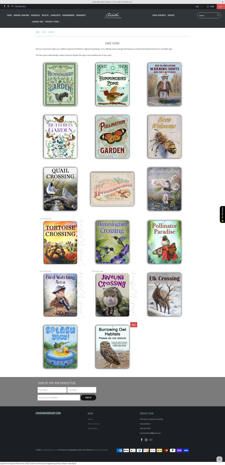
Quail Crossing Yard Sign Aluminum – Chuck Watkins (60, 188)
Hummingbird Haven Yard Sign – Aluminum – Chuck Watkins (112, 189)
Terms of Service (94, 423)
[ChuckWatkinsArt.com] (112, 17)
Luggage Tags (37, 21)
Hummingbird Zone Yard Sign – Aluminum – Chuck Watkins (112, 84)
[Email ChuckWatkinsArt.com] (12, 6)
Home (9, 15)
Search (90, 419)
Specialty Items (52, 21)
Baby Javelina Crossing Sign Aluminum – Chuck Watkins (112, 294)
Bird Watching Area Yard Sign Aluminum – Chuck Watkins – (60, 294)
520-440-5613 (20, 6)
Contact (171, 15)
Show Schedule (159, 15)
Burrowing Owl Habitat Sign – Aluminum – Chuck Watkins (112, 346)
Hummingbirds (68, 15)
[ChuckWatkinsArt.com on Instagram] (8, 6)
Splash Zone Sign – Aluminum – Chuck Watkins (60, 346)
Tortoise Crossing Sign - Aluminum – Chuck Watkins (60, 241)
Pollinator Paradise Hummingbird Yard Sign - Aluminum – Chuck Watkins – (164, 241)
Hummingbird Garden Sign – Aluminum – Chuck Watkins (60, 84)
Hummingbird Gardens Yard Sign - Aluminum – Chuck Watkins (164, 188)
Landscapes (56, 15)
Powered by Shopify (100, 449)
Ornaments (81, 15)
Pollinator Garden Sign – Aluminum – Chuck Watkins (112, 136)
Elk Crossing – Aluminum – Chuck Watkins (164, 294)
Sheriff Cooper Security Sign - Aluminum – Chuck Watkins (164, 84)
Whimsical (35, 15)
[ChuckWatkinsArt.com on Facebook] (4, 6)
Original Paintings (21, 15)
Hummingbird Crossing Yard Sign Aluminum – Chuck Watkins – (112, 241)
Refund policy (93, 428)
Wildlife (45, 15)
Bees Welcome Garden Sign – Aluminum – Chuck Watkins (164, 136)
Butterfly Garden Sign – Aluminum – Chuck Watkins (60, 136)
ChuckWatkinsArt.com (49, 449)
